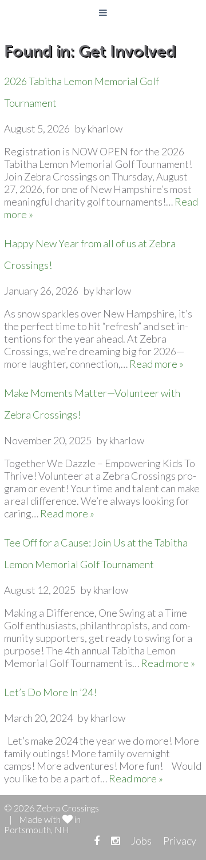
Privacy (179, 840)
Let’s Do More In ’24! (50, 692)
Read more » (156, 363)
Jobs (141, 840)
